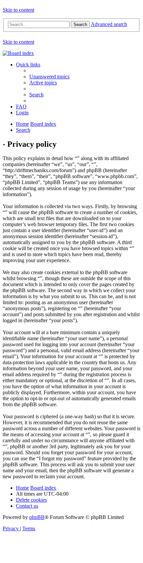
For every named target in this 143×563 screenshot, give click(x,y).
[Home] (18, 53)
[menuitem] (49, 76)
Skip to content (18, 10)
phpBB (37, 517)
